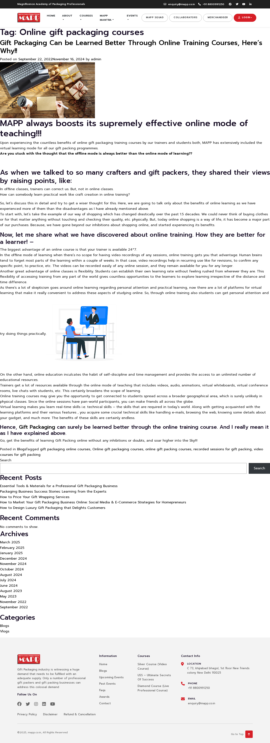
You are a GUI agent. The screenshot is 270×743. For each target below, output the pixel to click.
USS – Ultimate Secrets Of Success (154, 677)
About (67, 16)
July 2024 (8, 580)
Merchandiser (218, 17)
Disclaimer (50, 714)
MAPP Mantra (106, 18)
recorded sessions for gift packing (222, 449)
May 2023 (8, 596)
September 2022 (14, 607)
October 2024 (12, 569)
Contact (105, 703)
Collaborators (185, 17)
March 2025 (10, 542)
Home (51, 16)
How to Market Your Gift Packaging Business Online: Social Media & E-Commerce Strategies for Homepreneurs (93, 502)
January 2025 (11, 553)
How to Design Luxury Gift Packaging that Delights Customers (52, 507)
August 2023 (11, 590)
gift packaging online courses (65, 449)
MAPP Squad (154, 17)
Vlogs (4, 631)
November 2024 (13, 563)
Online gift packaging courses (117, 449)
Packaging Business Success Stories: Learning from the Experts (53, 491)
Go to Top (237, 734)
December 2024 (13, 558)
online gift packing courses (168, 449)
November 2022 (13, 601)
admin (96, 59)
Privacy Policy (27, 714)
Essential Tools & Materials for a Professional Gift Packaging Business (58, 486)
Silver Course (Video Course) (152, 666)
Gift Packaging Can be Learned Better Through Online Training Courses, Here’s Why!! (131, 47)
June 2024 (9, 585)
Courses (86, 16)
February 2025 (12, 547)
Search (5, 460)
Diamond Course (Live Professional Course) (153, 688)
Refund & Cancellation (80, 714)
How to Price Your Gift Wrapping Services (34, 497)
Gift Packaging (37, 427)
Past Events (107, 684)
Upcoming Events (111, 677)
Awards (104, 697)
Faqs (102, 690)
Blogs (21, 449)
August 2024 (11, 574)
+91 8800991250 (213, 4)
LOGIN (246, 17)
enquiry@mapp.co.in (181, 4)
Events (132, 16)
